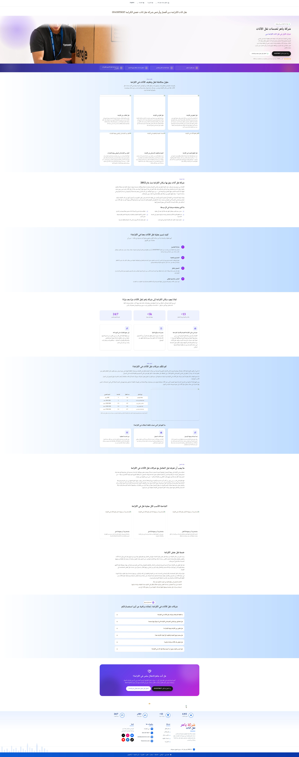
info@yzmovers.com (144, 737)
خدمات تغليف (165, 738)
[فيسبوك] (132, 735)
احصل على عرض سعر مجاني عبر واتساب (138, 688)
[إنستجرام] (127, 735)
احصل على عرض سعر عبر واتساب (259, 54)
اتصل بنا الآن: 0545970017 (280, 54)
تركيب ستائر (166, 735)
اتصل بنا (149, 3)
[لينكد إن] (127, 739)
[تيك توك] (132, 739)
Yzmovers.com (145, 741)
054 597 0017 (146, 733)
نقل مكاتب (166, 732)
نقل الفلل (167, 729)
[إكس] (123, 735)
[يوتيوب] (123, 739)
